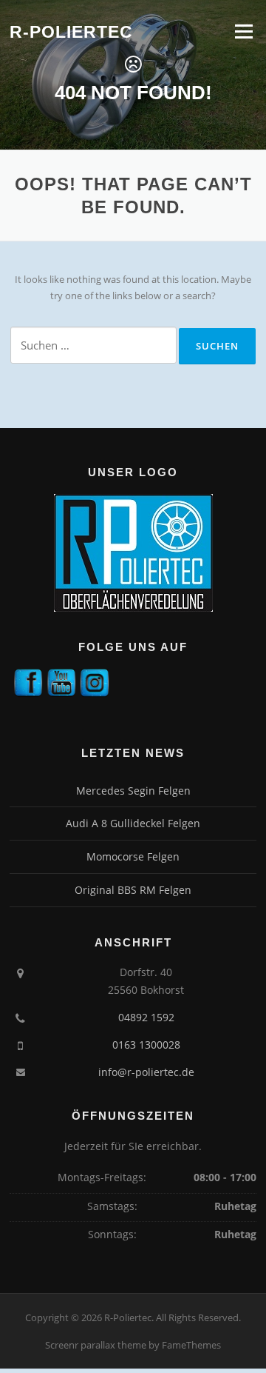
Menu (243, 31)
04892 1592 (146, 1017)
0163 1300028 (146, 1045)
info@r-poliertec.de (146, 1072)
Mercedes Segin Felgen (133, 791)
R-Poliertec (71, 31)
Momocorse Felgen (133, 856)
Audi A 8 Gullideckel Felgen (133, 823)
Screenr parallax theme (95, 1345)
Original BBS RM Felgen (133, 890)
